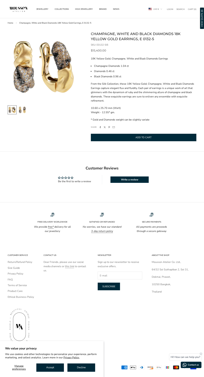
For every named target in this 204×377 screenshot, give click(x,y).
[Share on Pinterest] (109, 127)
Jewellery (42, 9)
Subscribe (108, 286)
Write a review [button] (129, 179)
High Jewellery (84, 9)
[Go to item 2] (22, 109)
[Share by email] (113, 127)
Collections (62, 9)
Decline (81, 367)
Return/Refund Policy (20, 262)
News (116, 9)
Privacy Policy (15, 273)
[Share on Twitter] (104, 127)
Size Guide (14, 268)
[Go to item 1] (12, 109)
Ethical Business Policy (21, 297)
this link (69, 266)
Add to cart (143, 137)
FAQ (10, 279)
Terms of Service (17, 285)
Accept (50, 367)
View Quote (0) (202, 18)
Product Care (15, 291)
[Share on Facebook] (100, 127)
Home (10, 23)
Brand (103, 9)
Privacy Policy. (71, 357)
